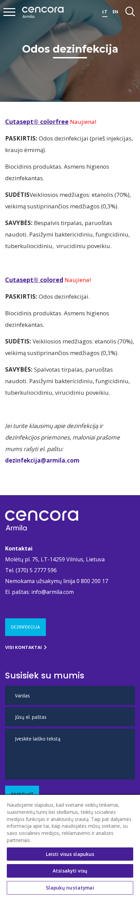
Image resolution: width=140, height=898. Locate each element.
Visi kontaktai (23, 647)
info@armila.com (52, 592)
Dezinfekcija (25, 627)
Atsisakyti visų (70, 870)
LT (104, 11)
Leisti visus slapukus (70, 854)
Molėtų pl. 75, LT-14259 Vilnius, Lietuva (55, 559)
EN (115, 11)
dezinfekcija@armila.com (42, 460)
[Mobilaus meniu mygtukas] (9, 12)
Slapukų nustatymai (70, 887)
